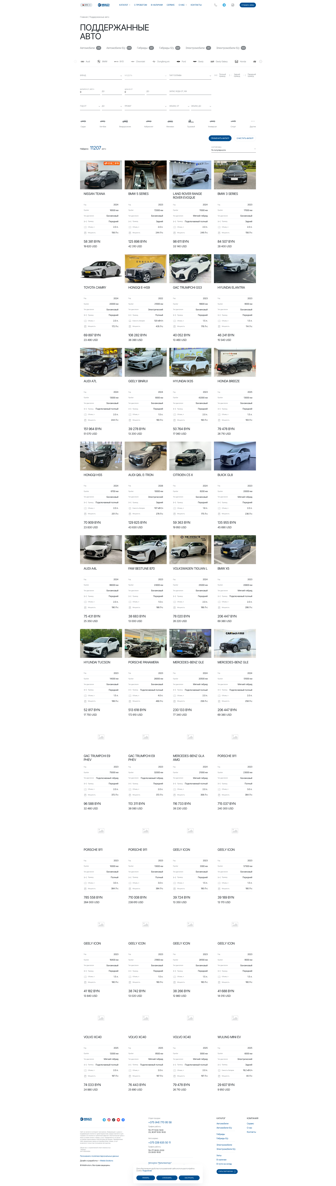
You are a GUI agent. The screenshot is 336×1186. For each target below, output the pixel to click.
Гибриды (221, 1134)
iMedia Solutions (106, 1160)
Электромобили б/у (226, 1149)
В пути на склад (224, 1164)
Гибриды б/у (222, 1138)
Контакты (196, 5)
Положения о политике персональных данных (99, 1156)
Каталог (123, 5)
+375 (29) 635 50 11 (159, 1142)
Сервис (171, 5)
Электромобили (224, 1145)
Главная (84, 17)
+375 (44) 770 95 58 (160, 1122)
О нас (182, 5)
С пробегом (140, 5)
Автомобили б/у (224, 1128)
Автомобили (223, 1123)
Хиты (219, 1155)
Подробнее (147, 1170)
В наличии (157, 5)
